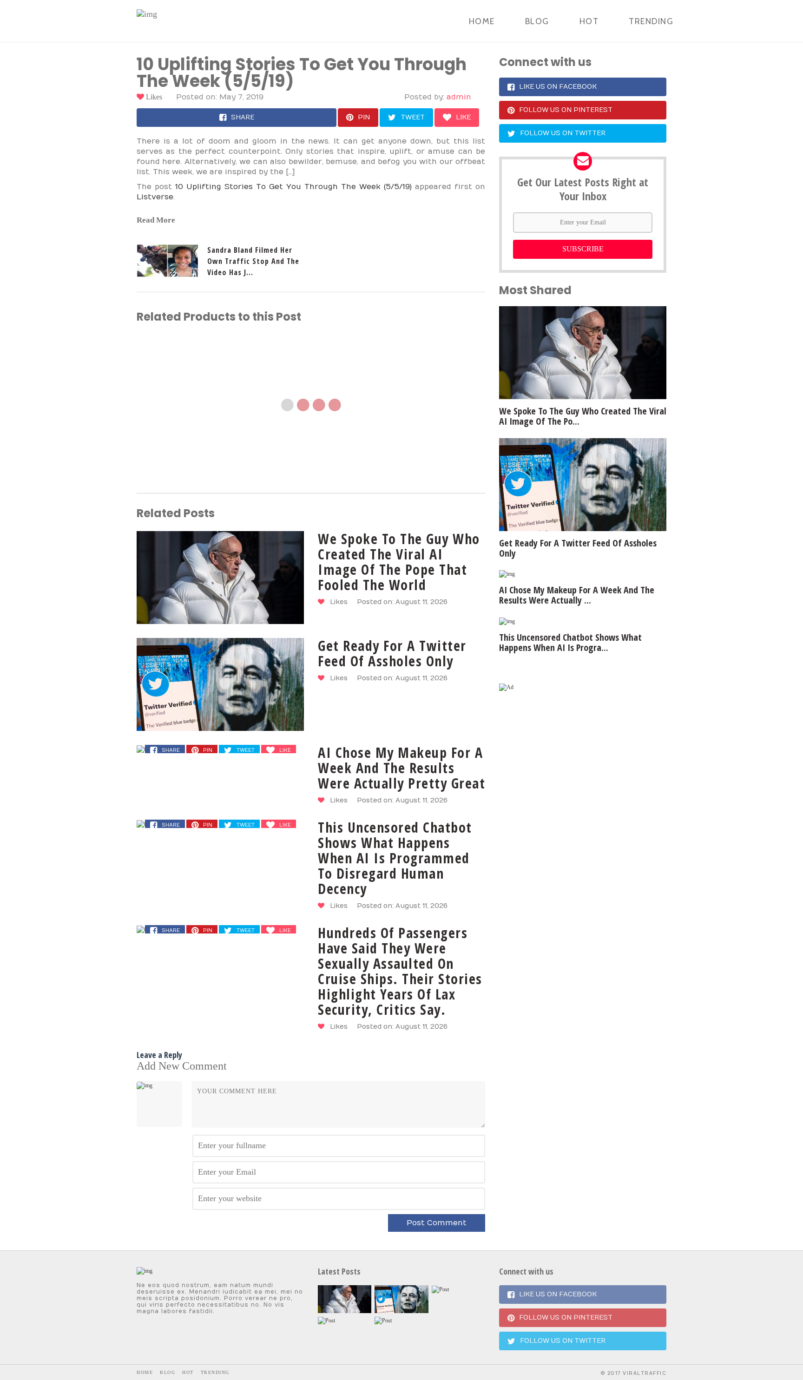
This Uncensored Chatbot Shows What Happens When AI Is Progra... (570, 642)
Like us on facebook (558, 87)
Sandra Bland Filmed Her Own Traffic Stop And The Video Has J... (253, 261)
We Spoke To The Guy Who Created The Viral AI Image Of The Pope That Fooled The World (399, 561)
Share (242, 117)
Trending (651, 21)
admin (459, 97)
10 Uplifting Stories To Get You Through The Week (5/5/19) (293, 187)
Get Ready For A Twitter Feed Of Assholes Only (392, 653)
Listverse (155, 197)
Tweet (413, 117)
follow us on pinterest (565, 110)
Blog (537, 21)
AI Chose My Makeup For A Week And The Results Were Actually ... (576, 595)
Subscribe (583, 249)
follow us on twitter (563, 133)
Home (482, 21)
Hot (589, 21)
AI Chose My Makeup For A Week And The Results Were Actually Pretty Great (401, 768)
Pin (364, 117)
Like (463, 117)
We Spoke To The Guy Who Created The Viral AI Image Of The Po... (582, 416)
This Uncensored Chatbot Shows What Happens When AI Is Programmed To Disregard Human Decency (395, 858)
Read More (156, 220)
